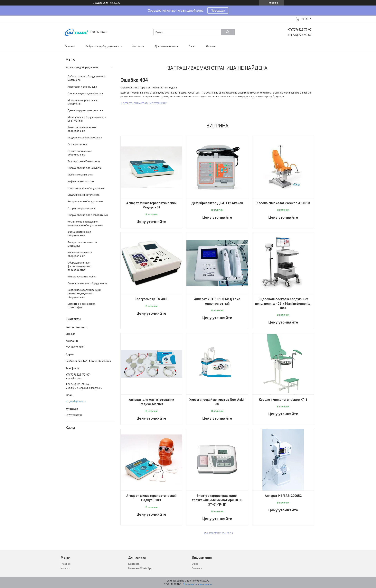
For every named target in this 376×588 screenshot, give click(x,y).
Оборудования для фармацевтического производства (80, 266)
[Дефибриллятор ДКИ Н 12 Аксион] (217, 167)
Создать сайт (100, 2)
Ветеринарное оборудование (85, 201)
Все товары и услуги (217, 532)
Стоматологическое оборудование (80, 153)
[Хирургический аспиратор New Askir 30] (217, 363)
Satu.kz (205, 580)
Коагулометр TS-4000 (151, 299)
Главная (70, 46)
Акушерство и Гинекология (84, 161)
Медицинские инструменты (84, 194)
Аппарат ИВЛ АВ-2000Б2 (283, 496)
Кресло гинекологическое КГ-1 (283, 400)
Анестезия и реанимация (82, 86)
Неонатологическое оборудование (80, 254)
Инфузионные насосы (81, 181)
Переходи (218, 10)
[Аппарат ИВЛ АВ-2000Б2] (283, 460)
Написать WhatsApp (140, 568)
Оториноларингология (81, 208)
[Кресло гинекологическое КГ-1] (283, 363)
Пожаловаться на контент (197, 584)
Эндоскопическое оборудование (87, 283)
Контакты (138, 46)
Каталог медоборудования (82, 67)
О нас (192, 46)
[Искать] (228, 32)
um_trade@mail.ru (76, 401)
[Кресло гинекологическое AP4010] (283, 167)
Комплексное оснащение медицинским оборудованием (85, 223)
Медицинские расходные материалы (83, 102)
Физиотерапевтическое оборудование (82, 129)
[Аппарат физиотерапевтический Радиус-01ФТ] (151, 460)
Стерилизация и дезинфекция (85, 93)
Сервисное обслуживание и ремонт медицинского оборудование (84, 293)
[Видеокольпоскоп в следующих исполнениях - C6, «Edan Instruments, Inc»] (283, 263)
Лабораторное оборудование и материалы (86, 78)
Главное (65, 563)
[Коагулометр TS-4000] (151, 263)
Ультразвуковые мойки (82, 276)
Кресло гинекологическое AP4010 (283, 203)
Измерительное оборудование (86, 188)
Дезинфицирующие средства (85, 110)
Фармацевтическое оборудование (79, 233)
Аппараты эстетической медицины (82, 244)
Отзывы (211, 46)
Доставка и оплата (166, 46)
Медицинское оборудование (85, 137)
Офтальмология (77, 144)
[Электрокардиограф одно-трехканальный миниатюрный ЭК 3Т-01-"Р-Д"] (217, 460)
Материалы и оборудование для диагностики (87, 119)
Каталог (65, 568)
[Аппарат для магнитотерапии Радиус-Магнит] (151, 363)
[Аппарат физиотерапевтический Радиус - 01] (151, 167)
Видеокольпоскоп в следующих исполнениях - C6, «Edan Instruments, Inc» (283, 303)
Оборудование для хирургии (84, 167)
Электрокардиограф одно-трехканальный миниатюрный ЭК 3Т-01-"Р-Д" (217, 500)
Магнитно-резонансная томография (81, 305)
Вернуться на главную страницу (144, 103)
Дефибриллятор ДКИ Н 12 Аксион (217, 203)
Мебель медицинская (80, 174)
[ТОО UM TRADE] (76, 31)
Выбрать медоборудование (102, 46)
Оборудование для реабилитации (88, 215)
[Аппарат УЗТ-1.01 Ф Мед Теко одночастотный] (217, 263)
